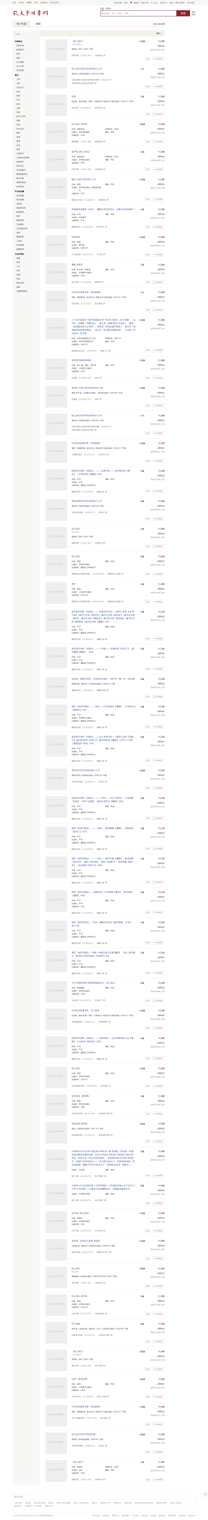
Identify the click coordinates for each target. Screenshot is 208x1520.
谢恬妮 (97, 282)
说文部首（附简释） (81, 1096)
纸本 (18, 262)
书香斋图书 (103, 1022)
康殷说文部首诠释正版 (144, 1503)
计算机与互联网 (22, 158)
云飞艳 (99, 254)
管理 (18, 137)
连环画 (19, 204)
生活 (18, 145)
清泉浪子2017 (102, 1252)
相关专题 (18, 1496)
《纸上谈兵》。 (79, 41)
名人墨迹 (20, 62)
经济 (18, 125)
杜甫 (74, 96)
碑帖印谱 (20, 220)
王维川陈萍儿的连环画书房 (82, 83)
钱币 (18, 216)
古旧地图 (20, 195)
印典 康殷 (18, 1503)
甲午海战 (76, 1323)
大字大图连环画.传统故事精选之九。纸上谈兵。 (94, 983)
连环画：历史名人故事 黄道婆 (86, 1241)
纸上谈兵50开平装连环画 (83, 1434)
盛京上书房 (101, 1397)
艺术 (18, 100)
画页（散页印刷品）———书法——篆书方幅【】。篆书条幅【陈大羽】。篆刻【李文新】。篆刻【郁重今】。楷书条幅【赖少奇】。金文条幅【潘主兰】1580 (102, 861)
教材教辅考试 (21, 174)
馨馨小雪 (100, 492)
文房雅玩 (20, 224)
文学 (18, 83)
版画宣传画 (21, 208)
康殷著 (28, 1503)
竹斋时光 (98, 543)
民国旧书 (20, 50)
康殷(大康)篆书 (176, 1503)
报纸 (18, 58)
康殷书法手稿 (161, 1503)
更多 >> (159, 33)
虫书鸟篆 (104, 1086)
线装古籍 (20, 45)
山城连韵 (98, 55)
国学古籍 (20, 178)
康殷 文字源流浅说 (80, 1503)
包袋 (18, 275)
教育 (18, 133)
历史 (18, 92)
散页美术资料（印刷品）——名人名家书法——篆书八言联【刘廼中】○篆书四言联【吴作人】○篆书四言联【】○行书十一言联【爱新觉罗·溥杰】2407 (102, 740)
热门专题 (21, 23)
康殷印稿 (128, 1503)
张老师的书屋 (104, 1135)
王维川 (101, 512)
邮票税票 (20, 212)
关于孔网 (96, 1516)
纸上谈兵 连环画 (79, 124)
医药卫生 (20, 166)
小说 (18, 79)
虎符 (74, 584)
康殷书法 (117, 1503)
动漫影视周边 (21, 291)
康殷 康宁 (18, 1506)
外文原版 (20, 70)
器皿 (18, 287)
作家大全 (191, 1516)
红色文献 (20, 186)
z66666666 (99, 1314)
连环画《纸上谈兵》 (81, 1213)
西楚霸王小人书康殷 (33, 1506)
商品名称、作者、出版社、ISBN (115, 13)
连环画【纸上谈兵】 (81, 151)
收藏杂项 (20, 249)
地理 (18, 96)
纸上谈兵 (76, 528)
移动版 (153, 1516)
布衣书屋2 (99, 1176)
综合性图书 (21, 170)
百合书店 (98, 1231)
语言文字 (20, 87)
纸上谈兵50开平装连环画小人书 (87, 69)
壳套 (18, 279)
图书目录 (162, 1516)
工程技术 (20, 153)
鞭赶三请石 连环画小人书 (84, 179)
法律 (18, 108)
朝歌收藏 (98, 142)
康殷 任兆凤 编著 (63, 1503)
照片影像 (20, 200)
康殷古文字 (49, 1506)
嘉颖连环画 (101, 690)
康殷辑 (51, 1503)
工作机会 (144, 1516)
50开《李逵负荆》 (80, 1379)
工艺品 (19, 241)
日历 (18, 270)
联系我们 (105, 1516)
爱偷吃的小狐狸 (114, 574)
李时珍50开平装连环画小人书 (86, 770)
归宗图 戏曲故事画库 (81, 360)
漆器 (18, 233)
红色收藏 (20, 245)
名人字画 (20, 66)
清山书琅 (98, 1366)
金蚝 (97, 378)
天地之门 (98, 1000)
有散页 (77, 264)
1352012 (102, 455)
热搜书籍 (182, 1516)
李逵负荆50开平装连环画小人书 (87, 501)
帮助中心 (115, 1516)
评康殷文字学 (105, 1503)
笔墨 (18, 258)
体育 (18, 149)
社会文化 (20, 129)
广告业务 (135, 1516)
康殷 (38, 23)
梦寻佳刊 (100, 227)
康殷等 (94, 1503)
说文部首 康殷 (39, 1503)
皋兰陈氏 (104, 1418)
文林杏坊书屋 (104, 1113)
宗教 (18, 120)
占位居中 (30, 13)
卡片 (18, 266)
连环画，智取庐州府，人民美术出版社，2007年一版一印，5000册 (103, 679)
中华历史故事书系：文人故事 (85, 1010)
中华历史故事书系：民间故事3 (86, 292)
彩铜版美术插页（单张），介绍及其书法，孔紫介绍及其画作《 (104, 209)
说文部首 (76, 237)
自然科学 (20, 162)
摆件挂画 (20, 283)
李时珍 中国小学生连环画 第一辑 (87, 388)
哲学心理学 (21, 116)
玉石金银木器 (21, 228)
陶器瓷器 (20, 237)
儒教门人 (104, 351)
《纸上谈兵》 (78, 1351)
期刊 (18, 54)
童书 (18, 141)
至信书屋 (98, 304)
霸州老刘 (102, 200)
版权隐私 (125, 1516)
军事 (18, 112)
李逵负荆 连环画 (79, 1123)
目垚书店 (98, 108)
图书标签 (172, 1516)
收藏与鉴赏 (21, 182)
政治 (18, 104)
